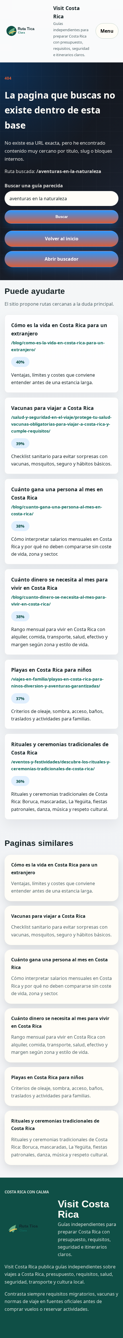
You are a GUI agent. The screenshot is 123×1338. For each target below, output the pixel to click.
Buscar (61, 217)
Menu (107, 31)
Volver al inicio (61, 238)
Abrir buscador (61, 259)
